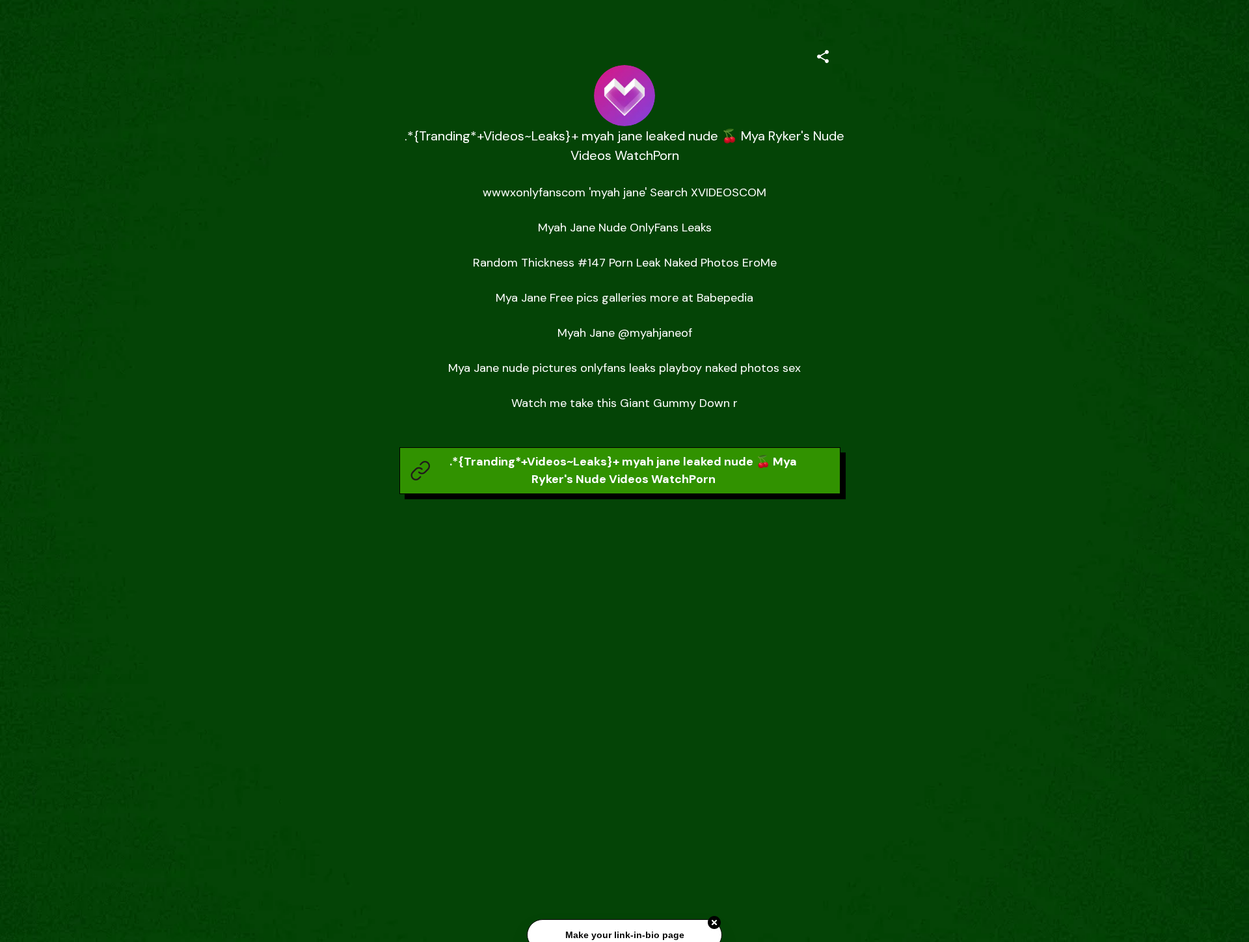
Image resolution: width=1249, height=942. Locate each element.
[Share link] (823, 54)
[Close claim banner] (714, 923)
